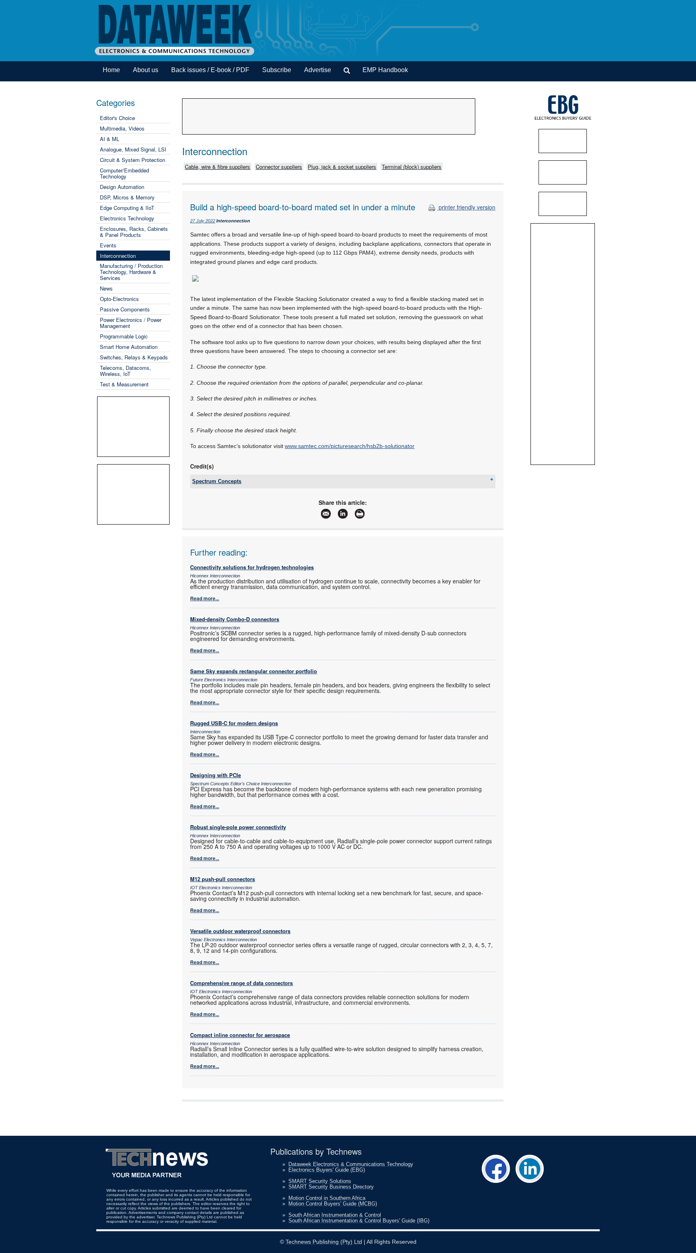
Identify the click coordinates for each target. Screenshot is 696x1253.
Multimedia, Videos (122, 128)
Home (111, 69)
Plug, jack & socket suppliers (342, 166)
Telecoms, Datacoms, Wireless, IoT (125, 371)
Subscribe (276, 69)
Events (108, 245)
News (106, 288)
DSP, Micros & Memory (127, 197)
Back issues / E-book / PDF (210, 69)
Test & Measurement (124, 384)
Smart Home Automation (128, 347)
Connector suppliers (279, 166)
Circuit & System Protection (132, 160)
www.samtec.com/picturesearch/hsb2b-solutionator (349, 446)
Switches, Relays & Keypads (134, 357)
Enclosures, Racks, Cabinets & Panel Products (134, 232)
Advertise (317, 69)
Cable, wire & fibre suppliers (217, 166)
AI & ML (109, 139)
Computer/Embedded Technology (124, 173)
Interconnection (118, 255)
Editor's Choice (117, 118)
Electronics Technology (127, 218)
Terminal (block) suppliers (411, 166)
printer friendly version (466, 207)
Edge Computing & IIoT (127, 208)
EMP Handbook (385, 69)
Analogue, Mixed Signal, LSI (133, 149)
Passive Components (125, 309)
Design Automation (122, 187)
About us (145, 69)
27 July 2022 (202, 220)
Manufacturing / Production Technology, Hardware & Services (131, 272)
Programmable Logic (124, 336)
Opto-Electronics (119, 299)
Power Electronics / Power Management (131, 323)
